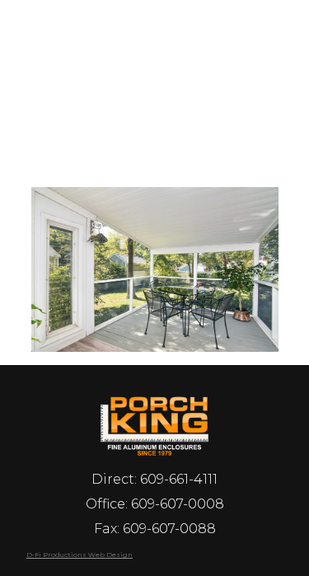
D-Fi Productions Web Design (79, 554)
